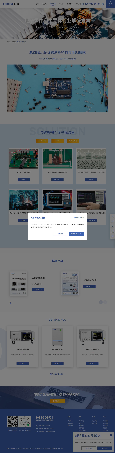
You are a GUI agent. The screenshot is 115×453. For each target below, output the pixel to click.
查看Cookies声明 (79, 217)
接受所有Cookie (76, 234)
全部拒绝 (60, 234)
